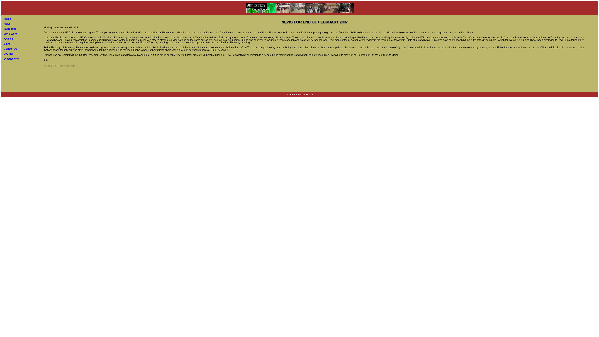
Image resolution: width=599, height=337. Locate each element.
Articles (8, 38)
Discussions (11, 58)
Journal (8, 53)
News (7, 23)
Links (7, 43)
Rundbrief (10, 28)
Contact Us (10, 48)
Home (7, 18)
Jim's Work (10, 33)
